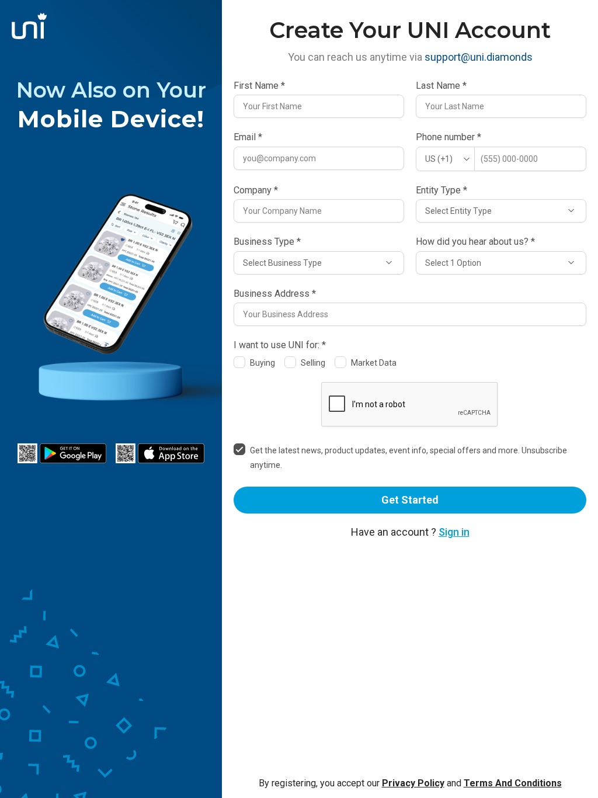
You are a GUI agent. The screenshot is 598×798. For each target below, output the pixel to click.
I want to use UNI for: (280, 345)
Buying (262, 362)
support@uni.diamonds (479, 57)
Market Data (374, 362)
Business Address (275, 294)
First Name (259, 86)
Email (248, 137)
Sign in (454, 532)
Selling (313, 362)
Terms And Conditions (513, 783)
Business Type (267, 242)
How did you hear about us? (475, 242)
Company (256, 190)
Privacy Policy (413, 783)
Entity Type (441, 190)
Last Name (441, 86)
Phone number (448, 137)
